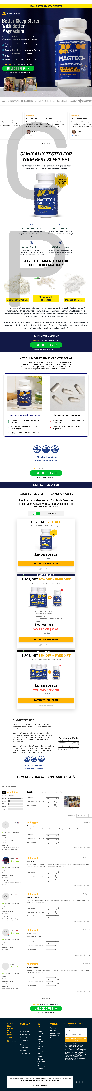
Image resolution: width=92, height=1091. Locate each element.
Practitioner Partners (24, 1041)
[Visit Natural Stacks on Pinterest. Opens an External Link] (76, 1082)
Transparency (25, 1034)
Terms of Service (53, 1029)
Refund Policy (40, 1043)
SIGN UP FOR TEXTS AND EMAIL (76, 1040)
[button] (66, 798)
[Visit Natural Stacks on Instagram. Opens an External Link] (79, 1082)
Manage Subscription (41, 1060)
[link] (18, 68)
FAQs (39, 1039)
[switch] (36, 513)
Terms (74, 1059)
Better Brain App (26, 1031)
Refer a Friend (40, 1052)
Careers (23, 1050)
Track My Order (40, 1035)
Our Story (23, 1028)
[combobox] (67, 1034)
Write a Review (86, 786)
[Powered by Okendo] (8, 787)
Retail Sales (24, 1037)
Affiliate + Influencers (24, 1046)
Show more (45, 998)
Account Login (40, 1047)
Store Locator (25, 1053)
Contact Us (41, 1031)
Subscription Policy (54, 1037)
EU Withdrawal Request (41, 1066)
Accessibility (41, 1056)
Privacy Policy (55, 1033)
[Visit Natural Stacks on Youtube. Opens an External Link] (82, 1082)
